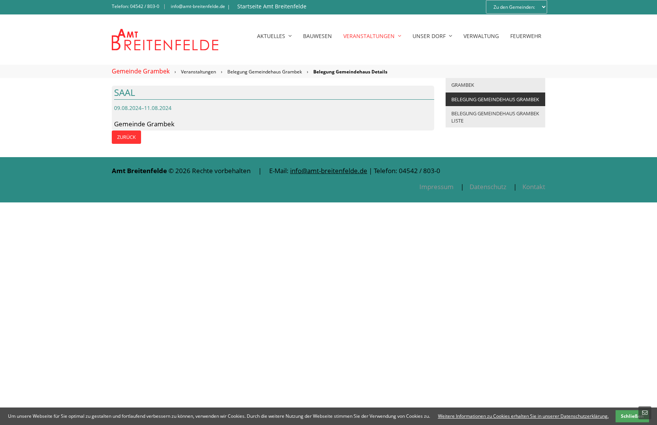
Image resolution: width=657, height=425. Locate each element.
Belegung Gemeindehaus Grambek (264, 71)
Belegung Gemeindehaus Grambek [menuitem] (495, 99)
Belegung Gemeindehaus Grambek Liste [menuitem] (495, 117)
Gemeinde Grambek (141, 71)
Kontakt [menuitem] (533, 186)
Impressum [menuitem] (436, 186)
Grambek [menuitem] (462, 84)
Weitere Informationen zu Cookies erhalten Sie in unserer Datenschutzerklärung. (523, 416)
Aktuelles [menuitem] (271, 36)
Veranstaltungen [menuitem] (369, 36)
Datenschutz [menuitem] (488, 186)
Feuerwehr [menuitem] (525, 36)
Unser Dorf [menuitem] (429, 36)
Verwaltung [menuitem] (481, 36)
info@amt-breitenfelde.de (198, 6)
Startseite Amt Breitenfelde (271, 6)
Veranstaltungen (198, 71)
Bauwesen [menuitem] (317, 36)
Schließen (632, 416)
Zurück (126, 137)
